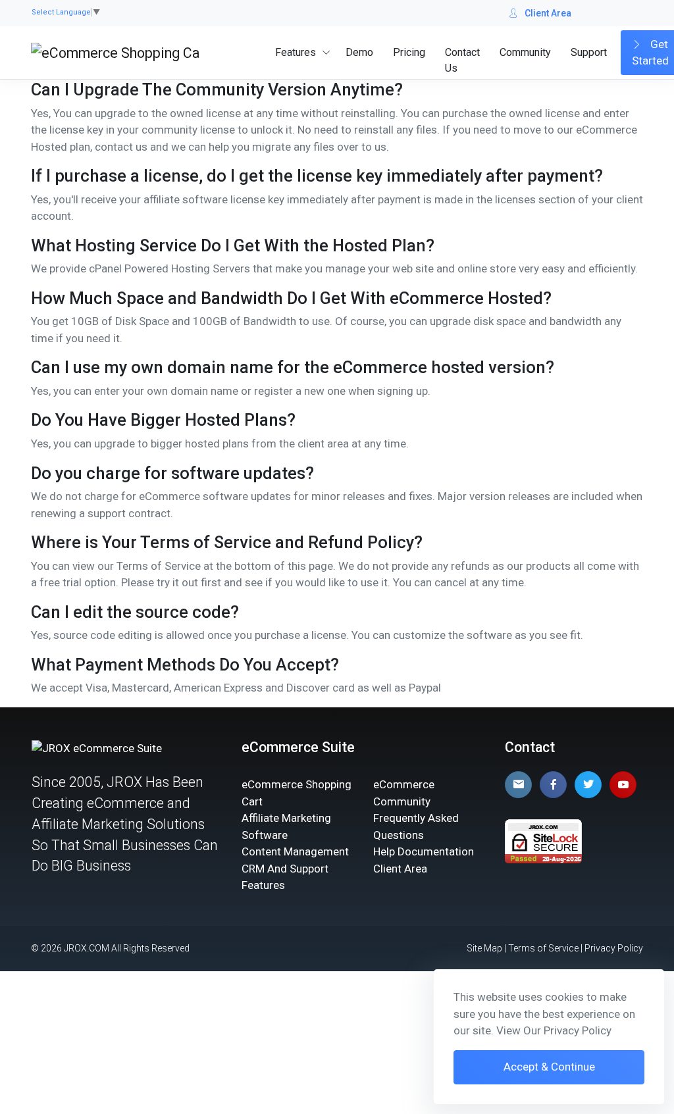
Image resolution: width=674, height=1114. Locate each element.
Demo (359, 52)
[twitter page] (588, 784)
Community (525, 52)
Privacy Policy (613, 948)
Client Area (548, 13)
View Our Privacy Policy (553, 1030)
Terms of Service (543, 948)
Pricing (409, 52)
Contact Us (462, 60)
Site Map (484, 948)
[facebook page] (553, 784)
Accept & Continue (549, 1066)
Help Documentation (423, 851)
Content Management (295, 851)
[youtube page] (622, 784)
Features (295, 52)
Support (589, 52)
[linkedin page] (518, 784)
